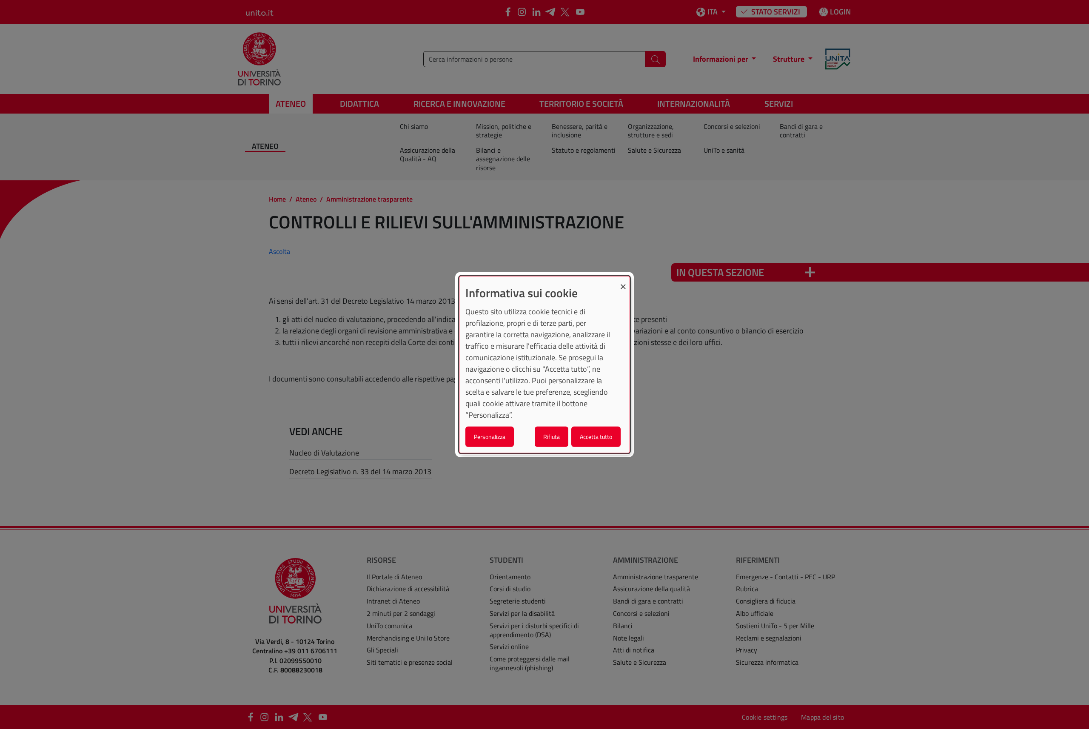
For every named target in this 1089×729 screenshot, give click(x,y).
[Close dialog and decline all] (623, 281)
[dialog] (544, 364)
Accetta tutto (596, 436)
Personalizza (489, 436)
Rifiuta (551, 436)
